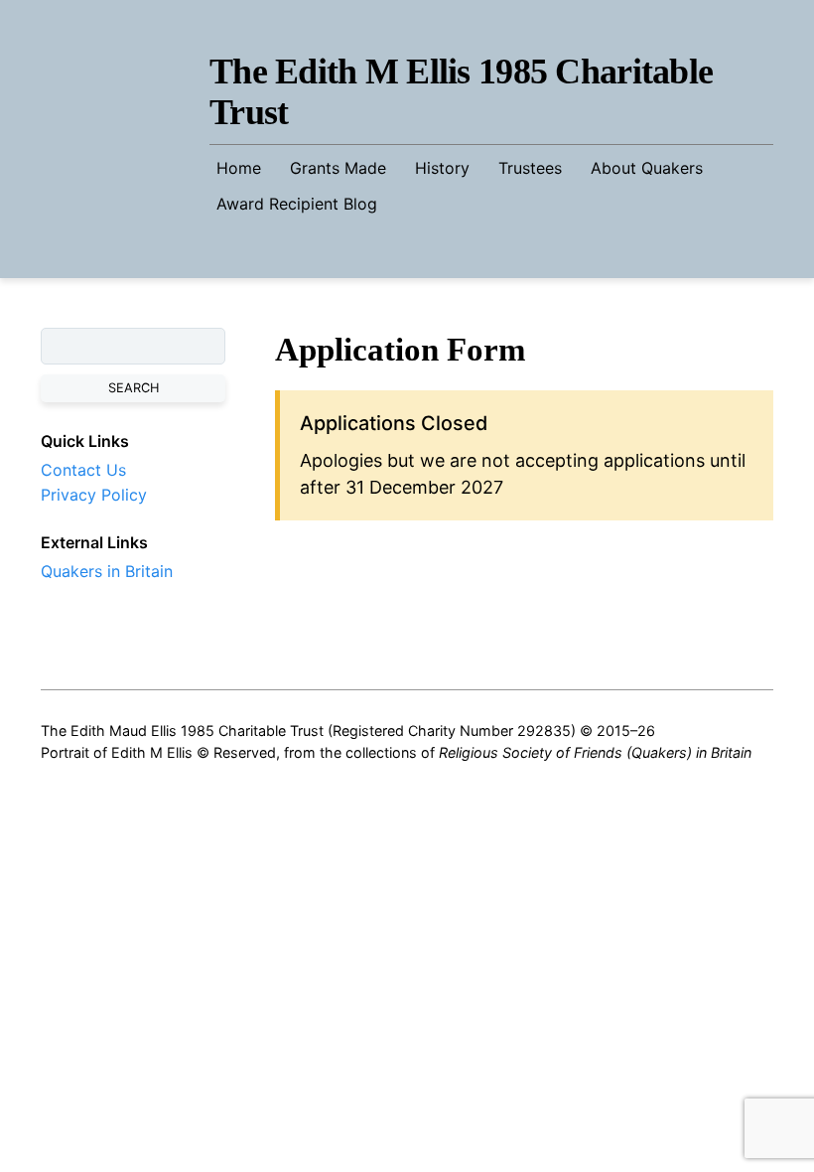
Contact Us (83, 470)
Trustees (530, 168)
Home (238, 168)
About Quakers (647, 168)
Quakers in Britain (107, 571)
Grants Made (338, 168)
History (442, 168)
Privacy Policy (94, 495)
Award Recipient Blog (296, 204)
